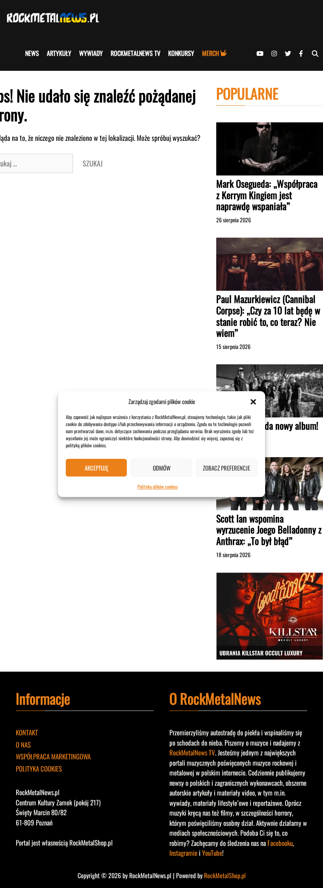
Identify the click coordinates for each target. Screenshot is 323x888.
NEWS (32, 53)
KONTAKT (27, 732)
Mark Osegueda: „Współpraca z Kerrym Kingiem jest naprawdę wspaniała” (266, 194)
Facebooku (280, 843)
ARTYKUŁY (59, 53)
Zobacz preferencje (226, 467)
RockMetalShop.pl (225, 875)
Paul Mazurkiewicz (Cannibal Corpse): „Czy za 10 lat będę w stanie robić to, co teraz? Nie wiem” (268, 316)
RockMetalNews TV (192, 752)
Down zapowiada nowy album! (267, 425)
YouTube (212, 853)
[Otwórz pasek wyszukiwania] (315, 53)
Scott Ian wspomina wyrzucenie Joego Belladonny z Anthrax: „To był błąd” (268, 529)
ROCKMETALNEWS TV (135, 53)
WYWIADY (91, 53)
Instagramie (183, 853)
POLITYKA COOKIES (39, 769)
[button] (253, 401)
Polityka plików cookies (157, 486)
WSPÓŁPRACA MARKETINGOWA (53, 756)
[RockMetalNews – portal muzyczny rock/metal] (55, 17)
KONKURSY (181, 53)
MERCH (210, 53)
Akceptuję (96, 467)
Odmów (162, 467)
